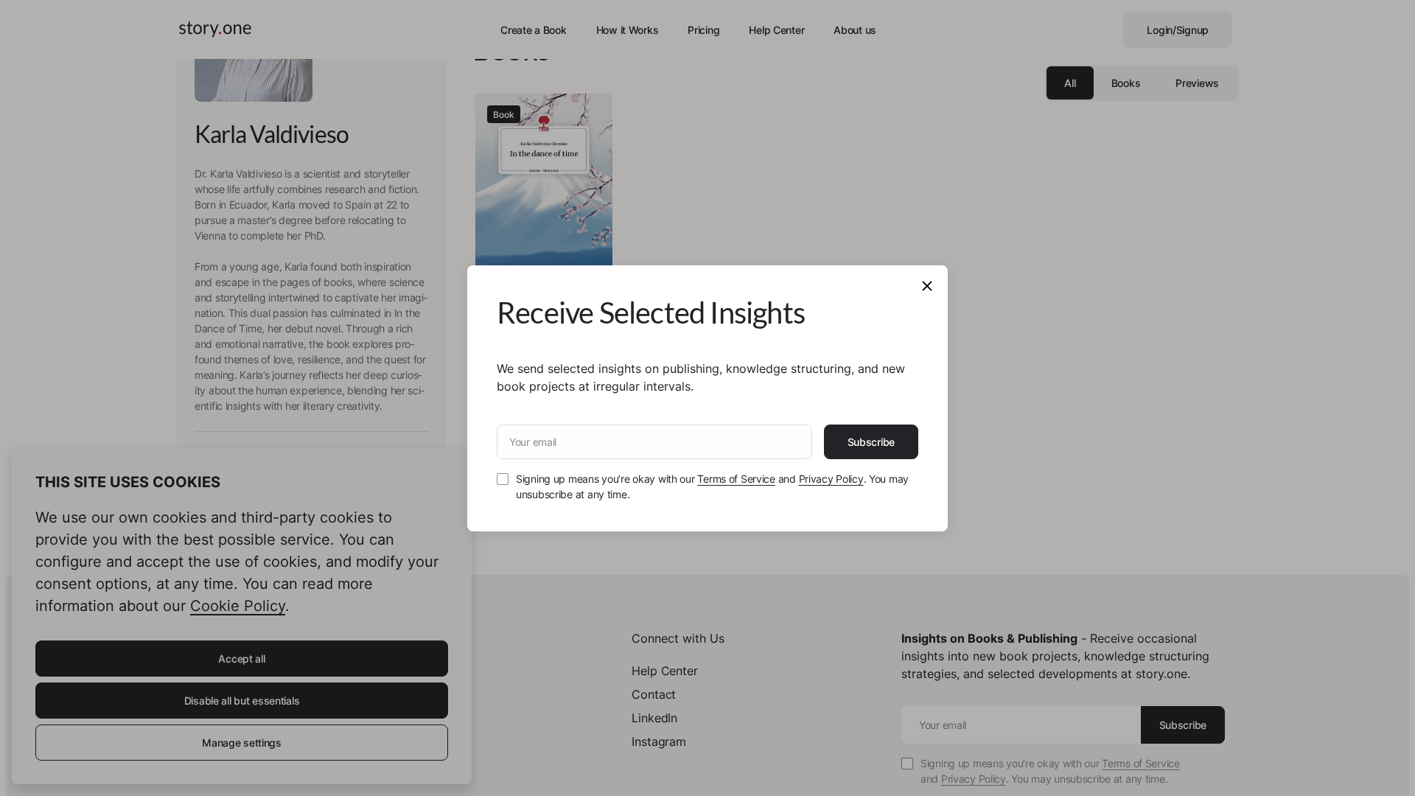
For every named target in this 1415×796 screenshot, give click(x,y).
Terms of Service (736, 478)
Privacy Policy (831, 478)
